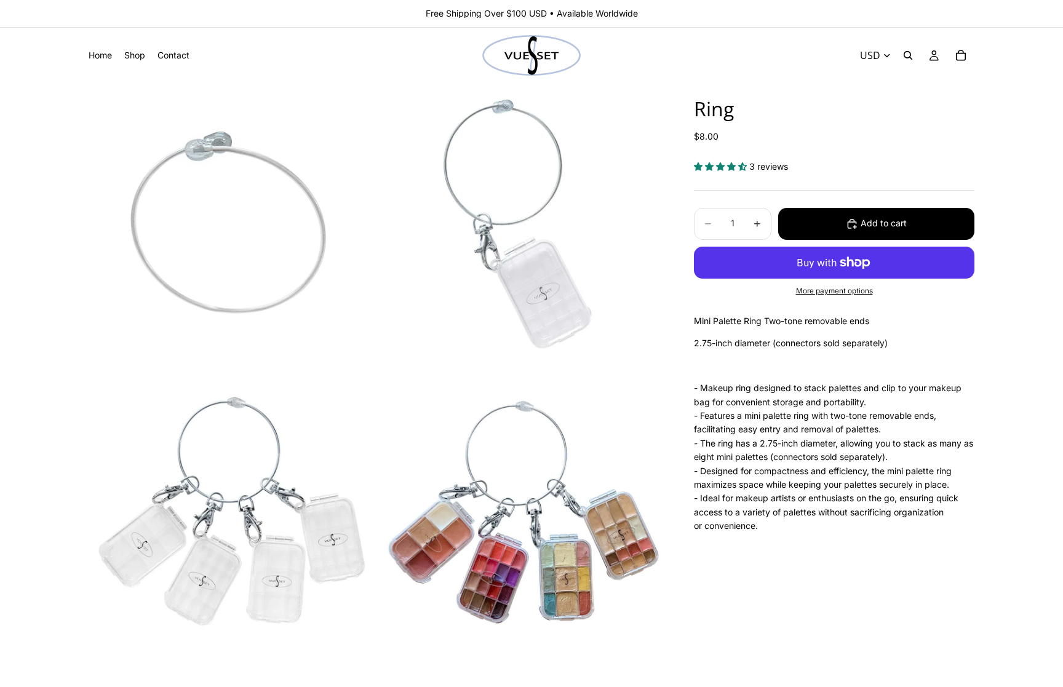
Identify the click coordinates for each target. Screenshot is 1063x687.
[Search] (908, 55)
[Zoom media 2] (521, 226)
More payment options (834, 291)
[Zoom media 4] (521, 515)
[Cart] (960, 55)
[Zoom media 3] (232, 515)
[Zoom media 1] (232, 226)
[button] (721, 166)
